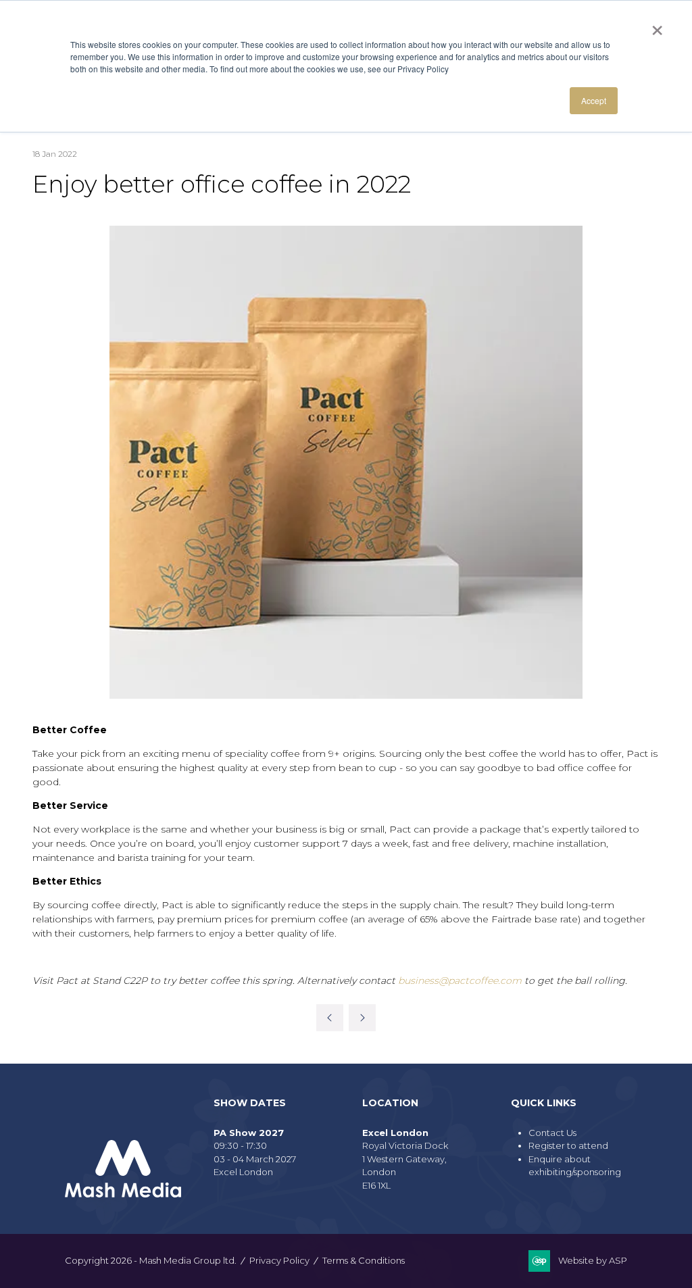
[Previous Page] (329, 1017)
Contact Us (552, 1132)
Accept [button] (593, 100)
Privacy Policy (279, 1260)
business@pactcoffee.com (460, 980)
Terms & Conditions (363, 1260)
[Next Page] (362, 1017)
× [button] (657, 26)
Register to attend (568, 1145)
